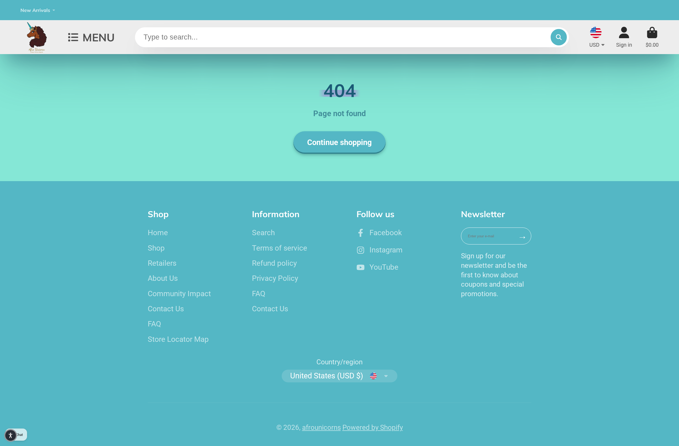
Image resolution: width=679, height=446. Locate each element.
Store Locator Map (178, 339)
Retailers (162, 263)
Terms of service (279, 248)
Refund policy (274, 263)
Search (263, 232)
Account (624, 37)
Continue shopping (339, 142)
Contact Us (166, 308)
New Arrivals (35, 10)
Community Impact (179, 293)
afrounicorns (321, 427)
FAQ (154, 324)
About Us (163, 278)
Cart (652, 37)
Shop (156, 248)
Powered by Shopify (372, 427)
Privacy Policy (275, 278)
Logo (37, 37)
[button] (10, 435)
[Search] (559, 37)
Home (158, 232)
